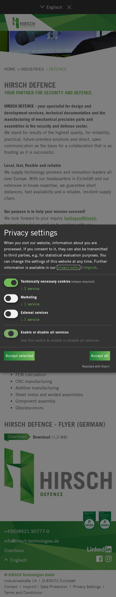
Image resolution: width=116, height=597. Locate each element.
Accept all (99, 355)
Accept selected (19, 355)
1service (30, 288)
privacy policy (68, 267)
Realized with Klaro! (96, 366)
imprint (90, 267)
